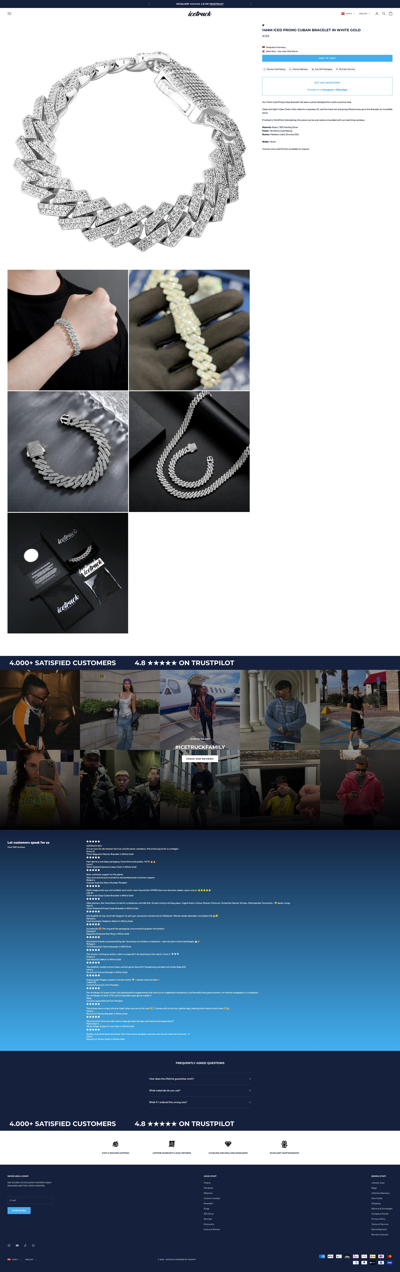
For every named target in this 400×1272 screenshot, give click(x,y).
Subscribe (19, 1210)
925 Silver (209, 1213)
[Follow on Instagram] (9, 1245)
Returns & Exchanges (381, 1208)
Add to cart (327, 58)
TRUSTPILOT (216, 4)
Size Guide (376, 1198)
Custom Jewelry (212, 1198)
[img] (238, 841)
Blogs (374, 1188)
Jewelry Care (378, 1183)
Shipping (375, 1203)
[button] (263, 25)
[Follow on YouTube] (17, 1245)
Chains (207, 1183)
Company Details (379, 1213)
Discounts (209, 1224)
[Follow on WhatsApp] (33, 1245)
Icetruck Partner (212, 1229)
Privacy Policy (378, 1219)
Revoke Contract (379, 1234)
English (363, 14)
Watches (208, 1193)
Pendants (208, 1188)
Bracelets (208, 1203)
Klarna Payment (379, 1229)
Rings (206, 1208)
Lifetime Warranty (380, 1193)
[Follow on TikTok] (25, 1245)
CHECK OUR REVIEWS (200, 759)
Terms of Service (379, 1224)
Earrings (208, 1219)
